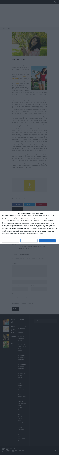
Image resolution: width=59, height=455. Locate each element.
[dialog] (29, 227)
